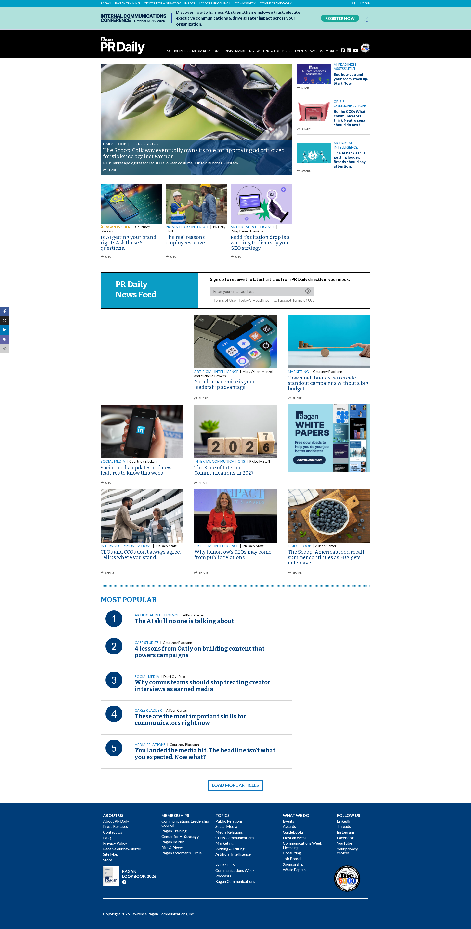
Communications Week (235, 870)
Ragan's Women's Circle (181, 852)
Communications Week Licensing (302, 845)
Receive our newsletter (122, 848)
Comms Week (245, 3)
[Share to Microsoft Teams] (4, 339)
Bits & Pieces (172, 847)
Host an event (294, 837)
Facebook (345, 837)
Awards (289, 826)
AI (291, 51)
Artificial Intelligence (346, 145)
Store (107, 859)
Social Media (178, 51)
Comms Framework (276, 3)
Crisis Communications (350, 103)
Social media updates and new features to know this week (136, 470)
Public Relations (229, 821)
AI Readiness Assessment (345, 66)
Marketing (244, 51)
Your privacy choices (347, 850)
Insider (190, 3)
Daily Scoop (114, 144)
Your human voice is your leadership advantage (224, 384)
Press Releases (115, 826)
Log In (365, 3)
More (330, 51)
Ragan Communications (235, 881)
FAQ (107, 837)
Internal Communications (219, 461)
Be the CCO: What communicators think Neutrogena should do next (350, 118)
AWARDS (316, 51)
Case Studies (147, 643)
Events (288, 821)
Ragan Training (127, 3)
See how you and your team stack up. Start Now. (351, 78)
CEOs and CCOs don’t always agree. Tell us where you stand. (141, 554)
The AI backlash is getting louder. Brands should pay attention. (350, 159)
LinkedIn (344, 821)
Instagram (345, 832)
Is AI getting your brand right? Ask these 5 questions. (128, 242)
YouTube (344, 843)
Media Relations (206, 51)
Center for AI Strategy (162, 3)
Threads (344, 826)
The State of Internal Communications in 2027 (224, 470)
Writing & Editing (271, 51)
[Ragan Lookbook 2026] (130, 875)
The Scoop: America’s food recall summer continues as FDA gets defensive (326, 557)
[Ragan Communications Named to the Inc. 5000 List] (365, 47)
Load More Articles (235, 785)
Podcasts (223, 875)
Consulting (292, 852)
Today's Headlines (253, 300)
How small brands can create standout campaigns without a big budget (328, 383)
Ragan (106, 3)
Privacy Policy (115, 843)
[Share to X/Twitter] (4, 320)
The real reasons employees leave (185, 240)
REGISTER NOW (340, 18)
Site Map (110, 854)
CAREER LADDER (148, 710)
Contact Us (112, 832)
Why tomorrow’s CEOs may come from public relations (232, 554)
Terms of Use (224, 300)
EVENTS (301, 51)
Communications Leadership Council (185, 823)
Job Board (292, 858)
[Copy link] (4, 348)
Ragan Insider (172, 841)
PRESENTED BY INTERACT (187, 227)
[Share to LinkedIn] (4, 330)
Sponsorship (293, 864)
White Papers (294, 869)
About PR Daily (116, 821)
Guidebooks (293, 832)
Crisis (228, 51)
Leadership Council (215, 3)
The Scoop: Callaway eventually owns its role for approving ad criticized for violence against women (194, 153)
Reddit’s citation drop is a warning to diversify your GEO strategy (260, 242)
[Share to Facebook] (4, 311)
